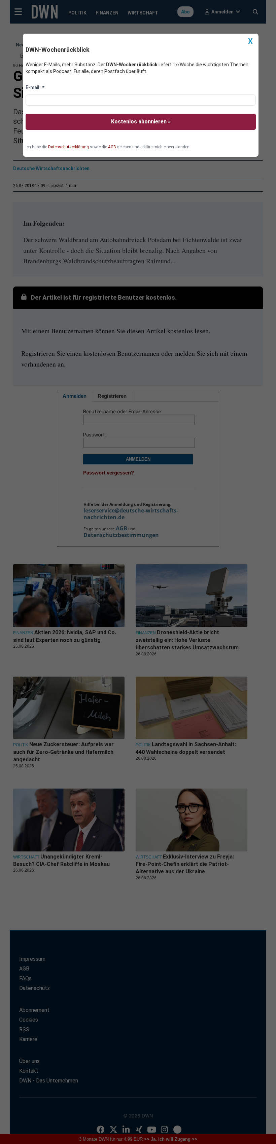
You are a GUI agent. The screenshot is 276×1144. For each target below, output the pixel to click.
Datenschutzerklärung (68, 147)
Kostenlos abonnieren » (141, 121)
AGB (112, 147)
